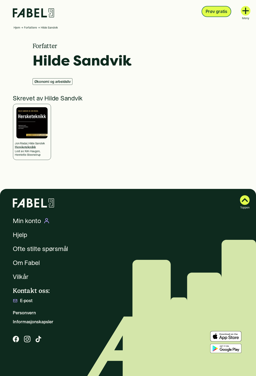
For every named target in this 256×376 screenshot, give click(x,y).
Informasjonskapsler (33, 322)
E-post (26, 301)
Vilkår (21, 277)
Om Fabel (26, 263)
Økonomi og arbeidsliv (52, 81)
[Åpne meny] (245, 11)
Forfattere (30, 28)
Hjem (17, 28)
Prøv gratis (216, 11)
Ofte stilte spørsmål (40, 249)
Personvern (24, 313)
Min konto (27, 221)
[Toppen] (245, 200)
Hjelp (20, 235)
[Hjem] (33, 12)
